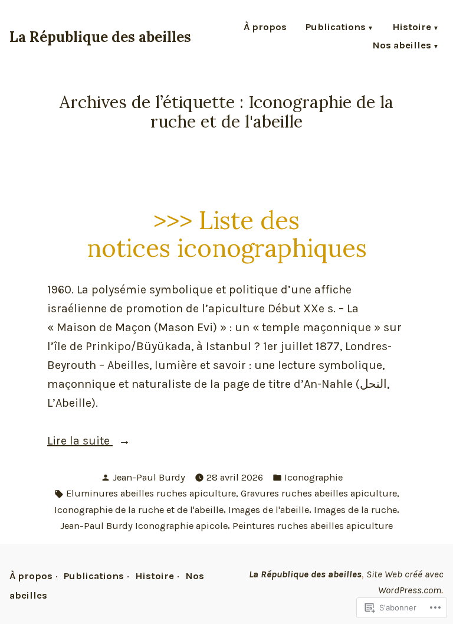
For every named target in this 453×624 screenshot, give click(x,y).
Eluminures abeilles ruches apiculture (151, 493)
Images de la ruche (355, 509)
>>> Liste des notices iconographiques (227, 233)
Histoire (411, 28)
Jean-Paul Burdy (149, 477)
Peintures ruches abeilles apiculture (312, 525)
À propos (265, 28)
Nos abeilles (401, 46)
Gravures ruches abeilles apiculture (319, 493)
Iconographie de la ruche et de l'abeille (139, 509)
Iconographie (313, 477)
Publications (336, 28)
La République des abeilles (100, 37)
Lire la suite (80, 441)
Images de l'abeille (268, 509)
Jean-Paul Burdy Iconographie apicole (144, 525)
